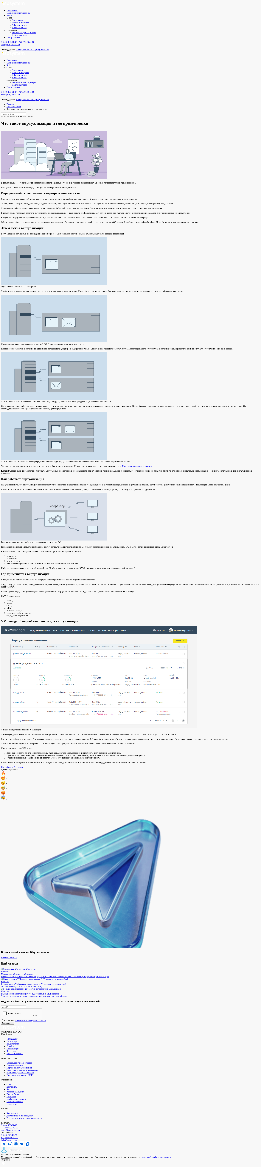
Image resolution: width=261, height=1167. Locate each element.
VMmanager (12, 1039)
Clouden (10, 1046)
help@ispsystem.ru (9, 1140)
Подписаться (7, 1023)
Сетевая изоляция (15, 1065)
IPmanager (11, 1051)
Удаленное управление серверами (22, 1070)
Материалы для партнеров (24, 32)
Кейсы (10, 15)
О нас (9, 1084)
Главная (10, 104)
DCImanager (12, 1041)
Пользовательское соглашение (15, 1102)
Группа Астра (13, 1094)
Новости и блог (19, 27)
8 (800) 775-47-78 (24, 50)
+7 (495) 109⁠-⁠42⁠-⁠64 (9, 1137)
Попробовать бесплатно (12, 767)
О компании (17, 20)
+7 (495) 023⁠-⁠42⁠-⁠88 (9, 1128)
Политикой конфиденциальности (30, 1020)
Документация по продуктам (20, 1116)
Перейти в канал (9, 957)
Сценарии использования (18, 13)
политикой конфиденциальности (156, 1157)
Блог (9, 1089)
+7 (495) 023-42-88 (25, 42)
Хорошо (5, 1160)
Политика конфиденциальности (17, 1097)
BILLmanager (13, 1044)
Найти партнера (19, 35)
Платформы (12, 10)
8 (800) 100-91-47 (9, 42)
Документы (12, 1087)
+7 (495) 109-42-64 (40, 50)
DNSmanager (12, 1049)
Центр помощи (14, 37)
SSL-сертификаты (15, 1053)
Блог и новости (14, 106)
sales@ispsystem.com (10, 44)
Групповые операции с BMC (20, 1075)
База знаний (12, 1113)
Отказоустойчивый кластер (19, 1063)
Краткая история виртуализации (137, 466)
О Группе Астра (19, 25)
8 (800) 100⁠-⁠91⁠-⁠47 (9, 1125)
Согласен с (26, 1020)
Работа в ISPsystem (20, 23)
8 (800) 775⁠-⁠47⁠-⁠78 (9, 1135)
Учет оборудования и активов (20, 1072)
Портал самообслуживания (19, 1068)
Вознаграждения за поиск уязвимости (24, 1118)
